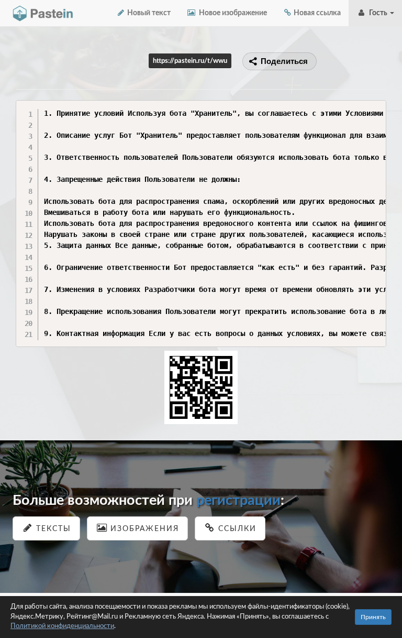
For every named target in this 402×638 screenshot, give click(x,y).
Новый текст (148, 13)
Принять (373, 617)
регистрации (238, 500)
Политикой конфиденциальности (62, 626)
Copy (375, 108)
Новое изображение (231, 13)
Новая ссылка (316, 13)
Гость (377, 13)
